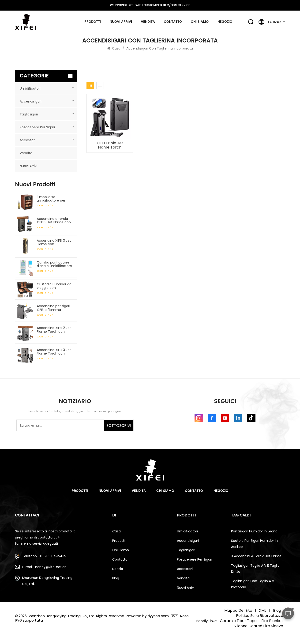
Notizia (117, 568)
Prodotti (92, 21)
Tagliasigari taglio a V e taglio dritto (255, 568)
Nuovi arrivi (121, 21)
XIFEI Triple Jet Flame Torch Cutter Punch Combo (109, 145)
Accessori (27, 140)
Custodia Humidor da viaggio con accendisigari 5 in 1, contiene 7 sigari (54, 286)
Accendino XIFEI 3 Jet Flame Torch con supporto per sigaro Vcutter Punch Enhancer (54, 351)
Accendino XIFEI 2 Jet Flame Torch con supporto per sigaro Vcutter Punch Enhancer (54, 329)
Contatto (173, 21)
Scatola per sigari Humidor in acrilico (254, 543)
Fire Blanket (272, 620)
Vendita (148, 21)
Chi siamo (200, 21)
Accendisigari (30, 101)
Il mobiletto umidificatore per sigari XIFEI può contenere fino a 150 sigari (53, 198)
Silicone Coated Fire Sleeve (258, 626)
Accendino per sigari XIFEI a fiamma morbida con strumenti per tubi (53, 307)
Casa (116, 48)
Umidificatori (30, 88)
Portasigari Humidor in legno (254, 531)
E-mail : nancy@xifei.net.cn (44, 567)
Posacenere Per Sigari (37, 127)
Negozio (225, 21)
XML (262, 610)
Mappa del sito (238, 610)
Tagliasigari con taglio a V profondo (252, 584)
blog (115, 578)
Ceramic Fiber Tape (238, 620)
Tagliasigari (29, 114)
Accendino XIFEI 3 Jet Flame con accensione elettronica (54, 242)
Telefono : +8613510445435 (44, 556)
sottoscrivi (118, 425)
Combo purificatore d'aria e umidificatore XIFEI (54, 264)
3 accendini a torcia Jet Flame (256, 556)
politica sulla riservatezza (259, 615)
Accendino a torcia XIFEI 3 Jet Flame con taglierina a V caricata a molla (54, 220)
